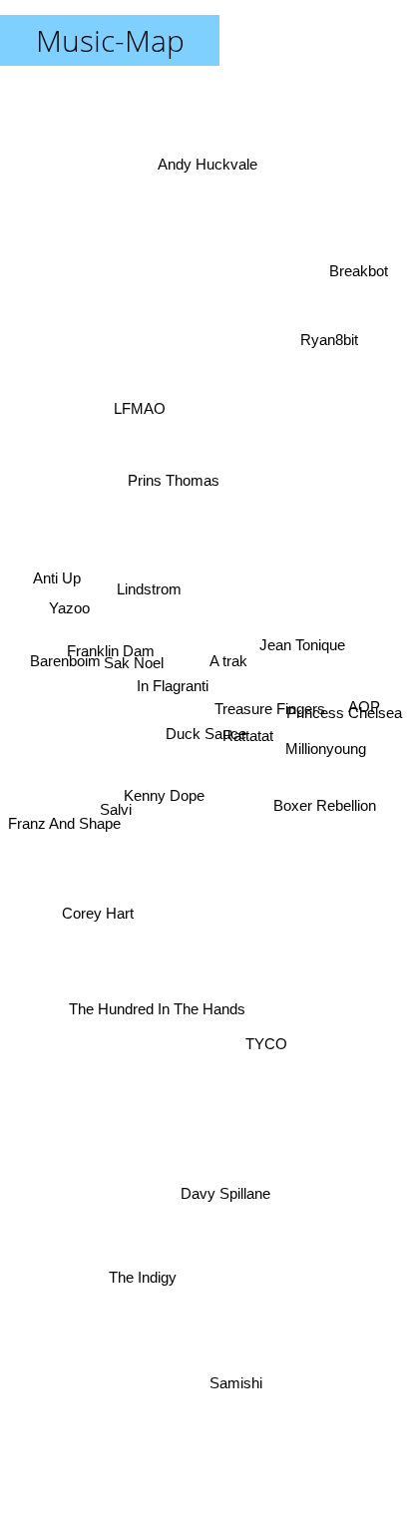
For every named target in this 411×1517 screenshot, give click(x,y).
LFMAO (135, 409)
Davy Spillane (223, 1202)
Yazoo (68, 610)
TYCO (268, 1043)
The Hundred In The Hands (164, 1017)
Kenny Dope (166, 801)
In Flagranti (171, 690)
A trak (225, 651)
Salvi (112, 784)
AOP (369, 709)
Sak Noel (132, 665)
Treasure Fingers (269, 714)
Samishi (240, 1382)
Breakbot (359, 279)
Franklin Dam (109, 643)
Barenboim (61, 660)
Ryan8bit (335, 331)
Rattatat (248, 752)
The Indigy (144, 1297)
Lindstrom (149, 584)
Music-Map (110, 40)
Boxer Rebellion (327, 800)
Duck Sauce (206, 733)
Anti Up (52, 574)
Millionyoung (326, 761)
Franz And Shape (64, 830)
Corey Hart (96, 922)
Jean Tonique (304, 654)
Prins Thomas (167, 482)
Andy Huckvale (210, 144)
